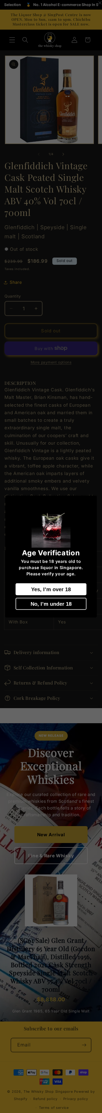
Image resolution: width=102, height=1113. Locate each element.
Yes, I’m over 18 (51, 589)
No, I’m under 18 (51, 604)
